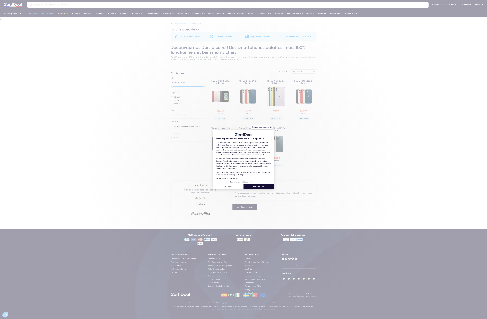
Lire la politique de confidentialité (227, 178)
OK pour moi (258, 186)
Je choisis (228, 186)
